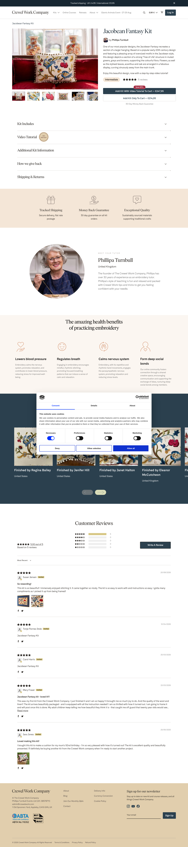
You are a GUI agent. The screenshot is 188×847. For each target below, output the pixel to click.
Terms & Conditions (61, 843)
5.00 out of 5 (36, 544)
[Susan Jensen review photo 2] (37, 601)
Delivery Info (99, 791)
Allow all (131, 448)
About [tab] (132, 406)
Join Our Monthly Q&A (73, 801)
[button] (144, 12)
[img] (24, 573)
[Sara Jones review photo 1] (23, 758)
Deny (57, 448)
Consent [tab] (56, 406)
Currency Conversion (103, 796)
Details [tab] (94, 406)
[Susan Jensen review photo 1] (23, 601)
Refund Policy (90, 843)
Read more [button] (22, 710)
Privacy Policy (77, 843)
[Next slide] (100, 492)
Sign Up (169, 815)
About (66, 791)
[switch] (79, 438)
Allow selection (94, 448)
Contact (66, 806)
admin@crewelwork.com (23, 804)
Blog (65, 796)
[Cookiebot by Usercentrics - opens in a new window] (137, 397)
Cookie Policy (100, 801)
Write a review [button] (155, 545)
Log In (170, 13)
